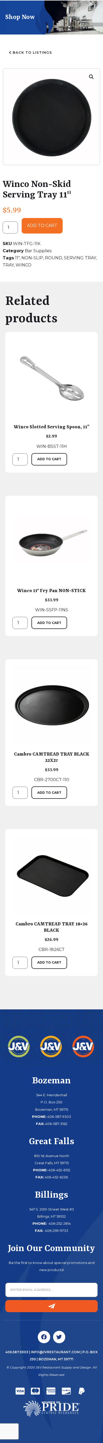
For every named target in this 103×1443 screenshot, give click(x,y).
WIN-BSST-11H (52, 436)
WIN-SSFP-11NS (51, 600)
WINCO (23, 264)
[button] (91, 77)
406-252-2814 (59, 1223)
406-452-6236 (56, 1177)
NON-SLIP (32, 257)
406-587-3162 (56, 1124)
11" (17, 257)
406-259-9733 (56, 1230)
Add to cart (42, 225)
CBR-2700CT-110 (51, 767)
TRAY (8, 264)
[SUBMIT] (51, 1306)
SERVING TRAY (80, 257)
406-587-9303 (59, 1116)
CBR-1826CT (52, 936)
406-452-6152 (59, 1170)
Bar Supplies (38, 250)
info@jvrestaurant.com (55, 1352)
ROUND (53, 257)
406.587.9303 (16, 1352)
